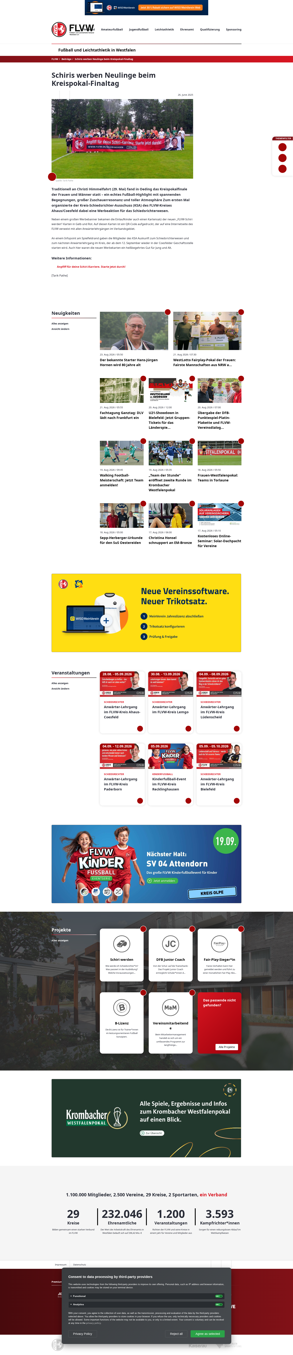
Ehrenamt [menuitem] (187, 29)
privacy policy (93, 1323)
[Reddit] (75, 95)
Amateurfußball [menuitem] (112, 29)
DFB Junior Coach (170, 959)
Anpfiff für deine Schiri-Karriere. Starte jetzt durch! (91, 267)
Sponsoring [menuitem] (233, 29)
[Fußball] (282, 147)
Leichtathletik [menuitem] (164, 29)
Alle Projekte (227, 1047)
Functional (79, 1296)
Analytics (78, 1304)
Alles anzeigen (60, 323)
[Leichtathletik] (282, 158)
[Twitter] (65, 95)
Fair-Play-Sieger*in (219, 959)
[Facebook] (54, 95)
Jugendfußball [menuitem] (139, 29)
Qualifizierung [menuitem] (210, 29)
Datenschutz (79, 1264)
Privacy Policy (82, 1334)
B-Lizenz (122, 1023)
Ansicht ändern (60, 329)
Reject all (176, 1334)
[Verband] (282, 169)
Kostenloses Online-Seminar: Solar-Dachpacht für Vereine (219, 541)
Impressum (60, 1264)
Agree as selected (208, 1334)
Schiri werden (121, 959)
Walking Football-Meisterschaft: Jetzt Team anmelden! (121, 480)
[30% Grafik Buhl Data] (146, 7)
